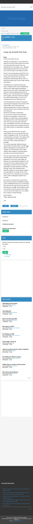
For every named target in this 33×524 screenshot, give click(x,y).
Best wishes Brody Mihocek (10, 372)
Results (8, 256)
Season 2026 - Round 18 (9, 341)
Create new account (8, 224)
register (8, 33)
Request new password (9, 228)
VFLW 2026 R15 (6, 311)
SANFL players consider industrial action (13, 364)
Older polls (8, 254)
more (29, 378)
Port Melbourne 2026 (8, 334)
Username (5, 216)
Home (3, 28)
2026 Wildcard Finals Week (9, 303)
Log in (2, 33)
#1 (2, 39)
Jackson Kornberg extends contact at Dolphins (15, 349)
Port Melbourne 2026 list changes (11, 357)
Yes (5, 246)
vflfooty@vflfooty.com (18, 521)
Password (5, 220)
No (4, 248)
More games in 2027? (8, 326)
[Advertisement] (16, 278)
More (30, 509)
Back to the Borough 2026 (9, 318)
